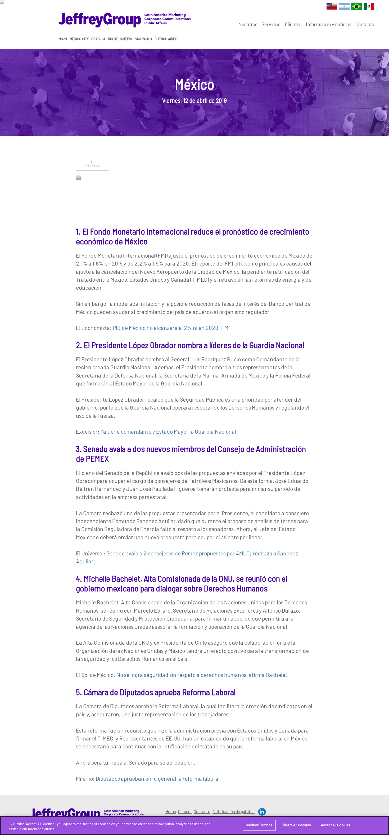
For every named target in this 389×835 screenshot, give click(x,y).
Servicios (271, 24)
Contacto (364, 24)
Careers (185, 811)
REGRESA (92, 165)
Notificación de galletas (233, 811)
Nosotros (247, 24)
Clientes (293, 24)
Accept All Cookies (335, 825)
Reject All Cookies (297, 825)
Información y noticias (328, 24)
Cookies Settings (259, 825)
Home (170, 811)
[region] (194, 825)
